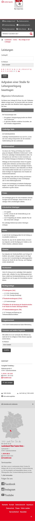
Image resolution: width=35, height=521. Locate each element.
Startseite (5, 505)
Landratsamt (8, 40)
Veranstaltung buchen (24, 25)
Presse (17, 508)
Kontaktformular (7, 378)
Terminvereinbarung (9, 25)
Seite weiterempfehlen (9, 396)
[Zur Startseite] (18, 5)
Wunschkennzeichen (9, 29)
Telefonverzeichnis (24, 21)
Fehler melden (25, 508)
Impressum (29, 505)
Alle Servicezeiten (7, 475)
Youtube (9, 495)
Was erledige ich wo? (9, 21)
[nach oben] (31, 516)
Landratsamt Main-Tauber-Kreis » (12, 446)
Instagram (10, 489)
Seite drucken (7, 393)
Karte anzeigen (9, 382)
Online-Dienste (22, 29)
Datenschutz (10, 508)
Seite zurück (30, 393)
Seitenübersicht (20, 505)
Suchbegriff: (4, 55)
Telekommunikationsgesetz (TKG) (13, 310)
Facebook (10, 484)
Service (15, 40)
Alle (19, 71)
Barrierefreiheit (14, 512)
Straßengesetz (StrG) (9, 290)
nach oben (22, 393)
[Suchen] (31, 34)
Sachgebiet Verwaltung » (7, 366)
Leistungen (8, 42)
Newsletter (23, 512)
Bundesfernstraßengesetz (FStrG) (13, 298)
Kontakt (11, 505)
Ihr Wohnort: (4, 62)
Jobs (30, 29)
